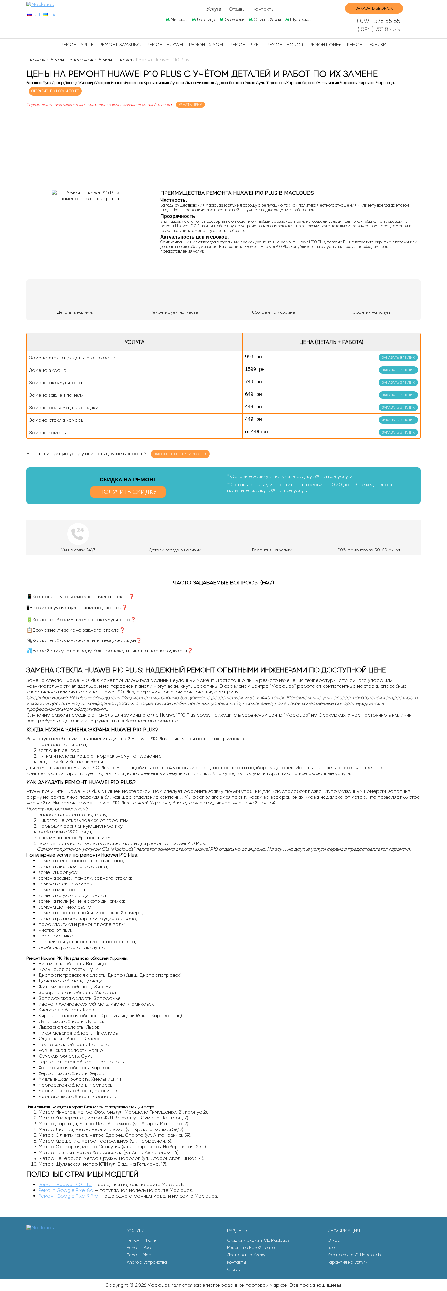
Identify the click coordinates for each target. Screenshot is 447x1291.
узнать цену (190, 105)
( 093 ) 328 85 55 (378, 21)
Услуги (213, 9)
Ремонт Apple (77, 44)
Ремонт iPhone (141, 1240)
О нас (333, 1240)
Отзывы (237, 9)
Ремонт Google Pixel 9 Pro (68, 1196)
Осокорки (234, 19)
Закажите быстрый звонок (180, 454)
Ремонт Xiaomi (206, 44)
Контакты (263, 9)
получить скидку (128, 491)
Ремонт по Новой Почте (251, 1247)
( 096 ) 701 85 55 (379, 29)
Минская (179, 19)
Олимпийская (267, 19)
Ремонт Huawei (165, 44)
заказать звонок (374, 8)
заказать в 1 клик (398, 357)
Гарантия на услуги (347, 1262)
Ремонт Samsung (120, 44)
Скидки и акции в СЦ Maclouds (258, 1240)
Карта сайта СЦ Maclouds (354, 1254)
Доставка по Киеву (246, 1254)
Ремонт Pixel (245, 44)
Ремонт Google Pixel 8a (66, 1190)
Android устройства (147, 1262)
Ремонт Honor (285, 44)
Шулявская (301, 19)
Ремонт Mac (139, 1254)
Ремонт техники (366, 44)
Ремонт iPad (139, 1247)
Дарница (206, 19)
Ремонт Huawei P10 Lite (65, 1184)
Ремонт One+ (325, 44)
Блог (332, 1247)
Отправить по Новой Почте (55, 91)
